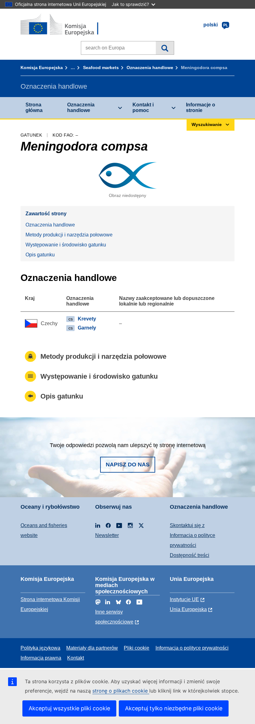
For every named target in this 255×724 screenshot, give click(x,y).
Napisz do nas (128, 464)
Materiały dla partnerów (92, 648)
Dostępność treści (189, 555)
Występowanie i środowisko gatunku (66, 244)
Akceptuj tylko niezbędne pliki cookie (173, 708)
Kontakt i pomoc (143, 107)
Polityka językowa (40, 648)
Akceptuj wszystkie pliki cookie (69, 708)
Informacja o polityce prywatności (192, 648)
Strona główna (34, 107)
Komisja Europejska (42, 67)
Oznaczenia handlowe (150, 67)
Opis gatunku (40, 254)
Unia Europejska (188, 609)
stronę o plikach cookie (120, 691)
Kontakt (75, 658)
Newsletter (107, 535)
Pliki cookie (136, 648)
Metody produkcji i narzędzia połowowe (69, 234)
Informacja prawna (41, 658)
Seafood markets (101, 67)
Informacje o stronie (200, 107)
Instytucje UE (184, 599)
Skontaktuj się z (187, 525)
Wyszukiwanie (165, 47)
